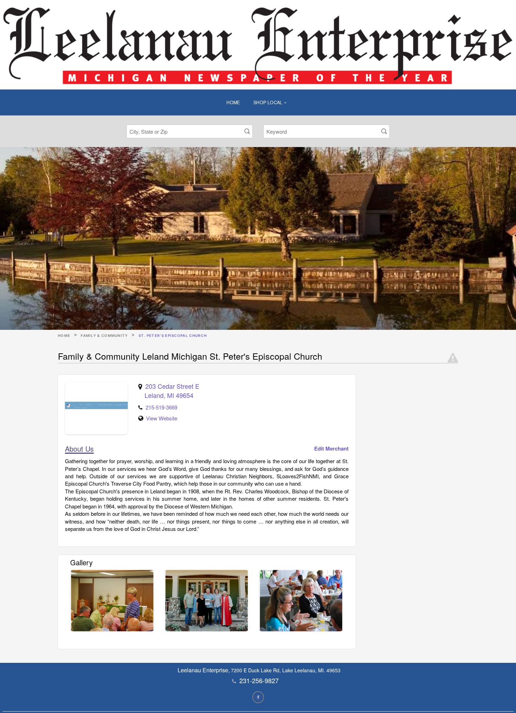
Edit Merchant (331, 448)
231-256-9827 (259, 680)
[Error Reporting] (453, 358)
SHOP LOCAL (268, 102)
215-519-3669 (161, 407)
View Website (161, 418)
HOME (233, 102)
